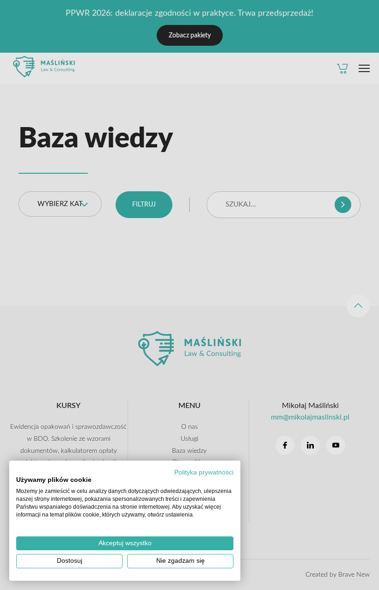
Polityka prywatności (203, 472)
